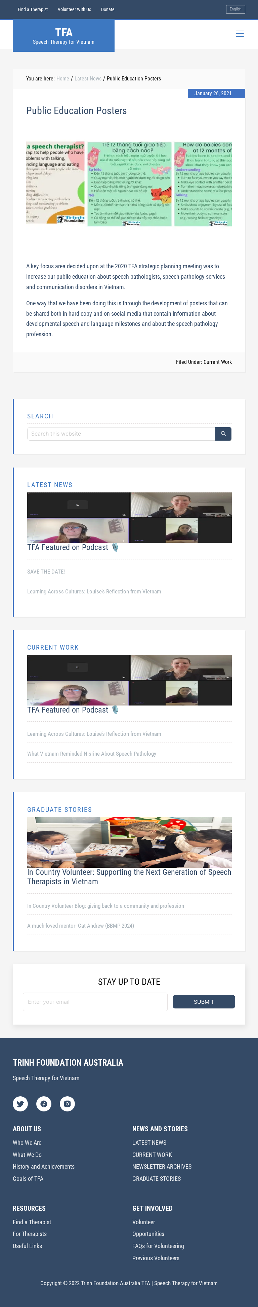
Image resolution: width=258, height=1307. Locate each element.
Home (62, 79)
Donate (108, 9)
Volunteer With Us (74, 9)
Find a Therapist (33, 9)
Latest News (88, 79)
